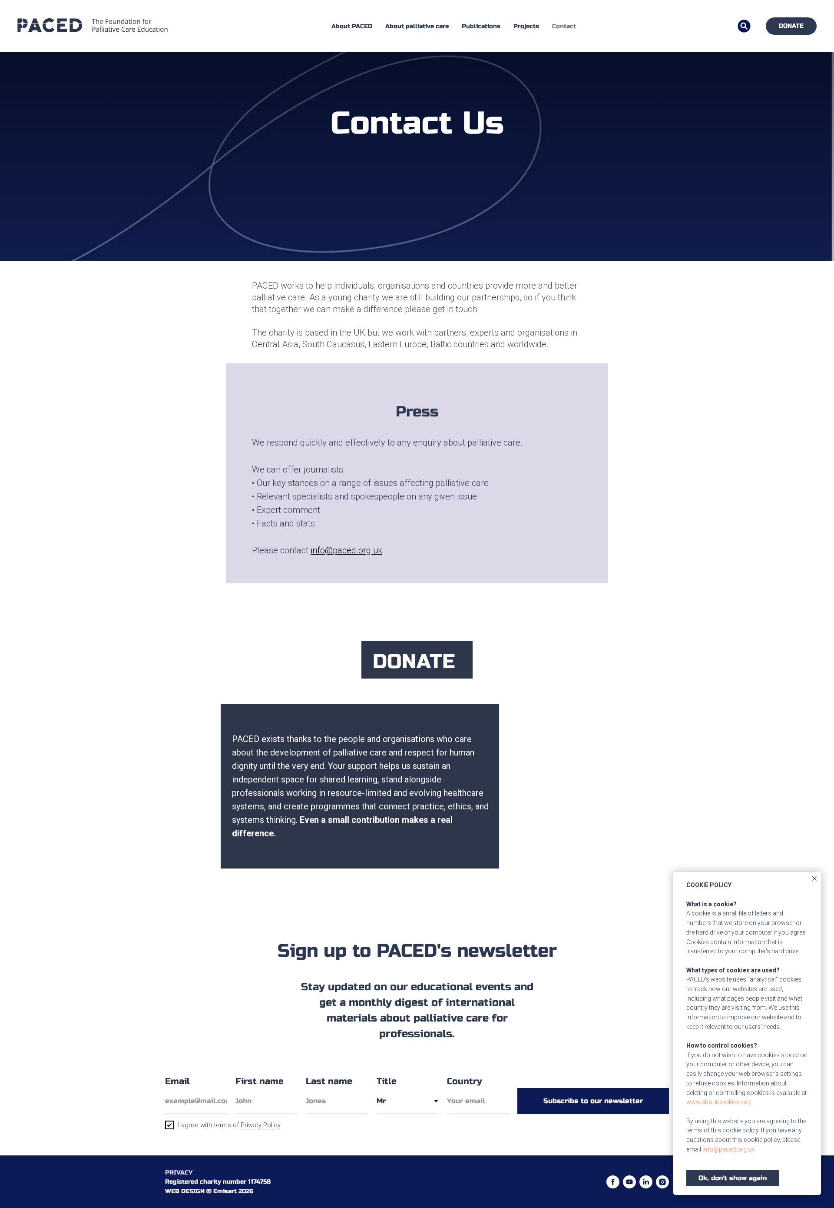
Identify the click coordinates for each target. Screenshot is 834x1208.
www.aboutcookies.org (718, 1101)
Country (464, 1081)
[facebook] (612, 1181)
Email (177, 1081)
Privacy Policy (261, 1125)
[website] (744, 26)
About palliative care (417, 26)
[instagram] (662, 1181)
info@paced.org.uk (728, 1149)
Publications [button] (481, 26)
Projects (526, 26)
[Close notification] (814, 878)
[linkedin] (645, 1181)
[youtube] (629, 1181)
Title (387, 1081)
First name (259, 1081)
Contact (564, 26)
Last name (329, 1081)
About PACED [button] (351, 26)
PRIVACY (178, 1172)
